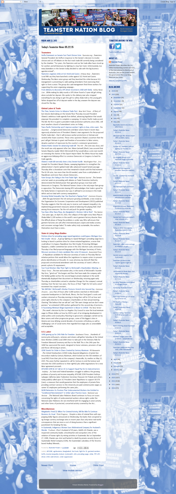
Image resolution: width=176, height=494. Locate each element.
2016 (113, 91)
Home (73, 465)
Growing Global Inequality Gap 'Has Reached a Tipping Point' (64, 196)
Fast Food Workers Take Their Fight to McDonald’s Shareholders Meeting (69, 268)
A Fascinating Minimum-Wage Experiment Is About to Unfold (64, 308)
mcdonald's (69, 454)
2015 (113, 94)
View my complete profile (118, 81)
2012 (113, 381)
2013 (113, 378)
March (116, 363)
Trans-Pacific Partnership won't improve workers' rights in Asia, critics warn (70, 127)
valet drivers (54, 457)
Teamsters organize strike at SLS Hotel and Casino (60, 74)
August (116, 111)
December (117, 98)
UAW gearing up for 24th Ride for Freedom (58, 335)
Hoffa (43, 454)
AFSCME (49, 451)
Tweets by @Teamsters (117, 52)
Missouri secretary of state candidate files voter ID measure (64, 252)
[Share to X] (83, 448)
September (118, 108)
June (115, 118)
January (116, 370)
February (117, 366)
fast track (75, 451)
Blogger (100, 485)
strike (91, 454)
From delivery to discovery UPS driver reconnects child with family (66, 90)
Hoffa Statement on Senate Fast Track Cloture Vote (61, 55)
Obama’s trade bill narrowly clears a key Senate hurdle (62, 162)
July (115, 115)
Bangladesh (67, 451)
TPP (95, 454)
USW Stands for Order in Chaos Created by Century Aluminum (65, 350)
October (117, 105)
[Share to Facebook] (85, 448)
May (115, 122)
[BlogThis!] (81, 448)
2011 (113, 384)
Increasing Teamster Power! (122, 288)
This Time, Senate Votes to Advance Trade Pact (59, 111)
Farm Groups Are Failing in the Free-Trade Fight (59, 178)
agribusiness (57, 451)
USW (48, 457)
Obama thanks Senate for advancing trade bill (58, 146)
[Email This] (78, 448)
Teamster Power (116, 62)
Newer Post (47, 465)
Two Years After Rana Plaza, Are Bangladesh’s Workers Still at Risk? (67, 212)
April (115, 359)
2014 (113, 374)
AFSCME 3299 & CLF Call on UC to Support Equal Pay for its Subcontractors (70, 369)
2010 (113, 388)
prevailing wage (83, 454)
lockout (61, 454)
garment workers (94, 451)
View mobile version (72, 470)
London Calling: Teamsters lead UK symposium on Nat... (122, 315)
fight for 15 (83, 451)
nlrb (75, 454)
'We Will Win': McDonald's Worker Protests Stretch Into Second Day (68, 289)
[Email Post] (74, 448)
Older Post (98, 465)
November (117, 101)
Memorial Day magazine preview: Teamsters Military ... (123, 171)
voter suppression (66, 457)
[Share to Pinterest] (87, 448)
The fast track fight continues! (123, 187)
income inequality (52, 454)
